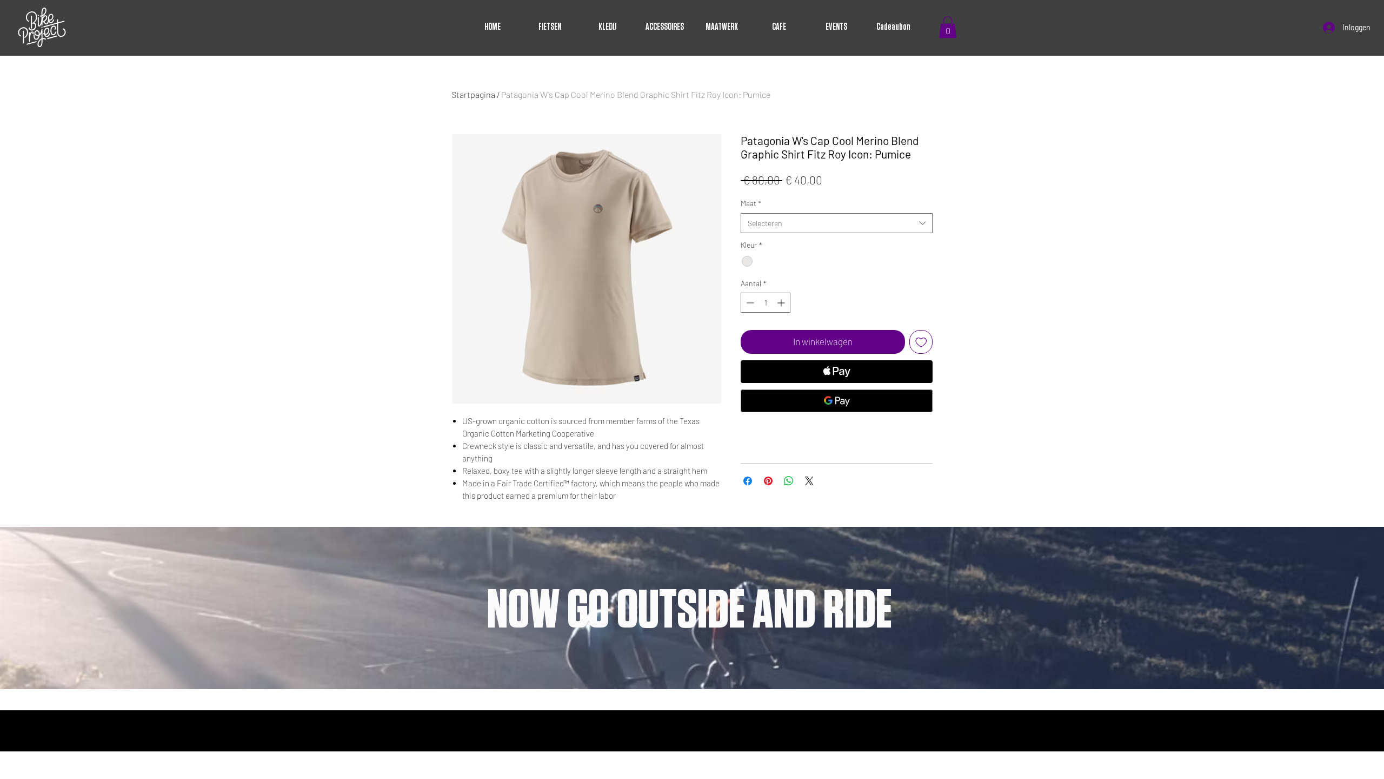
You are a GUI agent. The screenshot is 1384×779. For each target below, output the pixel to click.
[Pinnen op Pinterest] (768, 480)
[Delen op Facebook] (747, 480)
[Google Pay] (837, 401)
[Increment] (782, 302)
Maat (751, 203)
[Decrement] (749, 302)
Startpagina (473, 94)
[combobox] (837, 223)
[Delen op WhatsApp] (788, 480)
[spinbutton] (765, 302)
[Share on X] (809, 480)
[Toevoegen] (921, 342)
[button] (948, 27)
